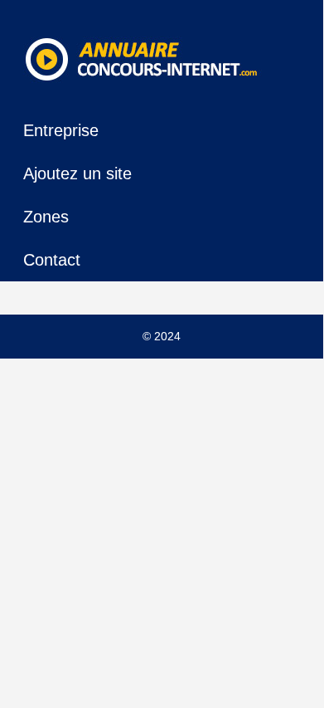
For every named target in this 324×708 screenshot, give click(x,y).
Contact (51, 260)
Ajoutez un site (77, 173)
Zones (46, 217)
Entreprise (61, 130)
